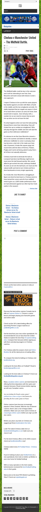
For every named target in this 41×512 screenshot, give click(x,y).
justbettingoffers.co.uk (11, 328)
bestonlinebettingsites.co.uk (13, 431)
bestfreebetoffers (16, 441)
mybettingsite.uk (21, 477)
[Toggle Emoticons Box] (5, 238)
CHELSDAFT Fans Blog (21, 507)
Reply (6, 45)
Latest (7, 31)
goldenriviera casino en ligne (12, 396)
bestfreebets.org (9, 360)
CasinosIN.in (8, 287)
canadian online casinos (16, 382)
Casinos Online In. (15, 313)
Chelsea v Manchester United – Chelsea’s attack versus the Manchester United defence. (12, 220)
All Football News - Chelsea (27, 447)
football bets (28, 455)
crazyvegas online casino (12, 413)
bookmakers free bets (23, 423)
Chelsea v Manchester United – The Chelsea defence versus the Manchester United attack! (12, 208)
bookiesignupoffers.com (12, 368)
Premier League (13, 47)
